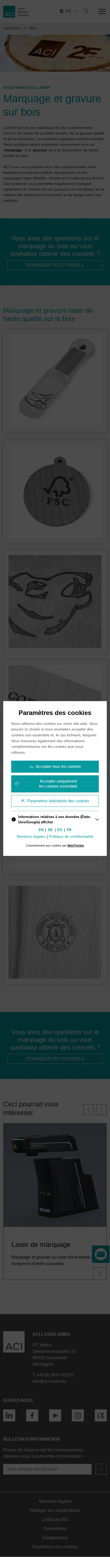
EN (41, 830)
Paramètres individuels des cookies (58, 801)
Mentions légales (31, 837)
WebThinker (75, 845)
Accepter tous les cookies (58, 766)
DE (50, 830)
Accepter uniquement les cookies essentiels (58, 783)
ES (59, 830)
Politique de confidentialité (71, 837)
